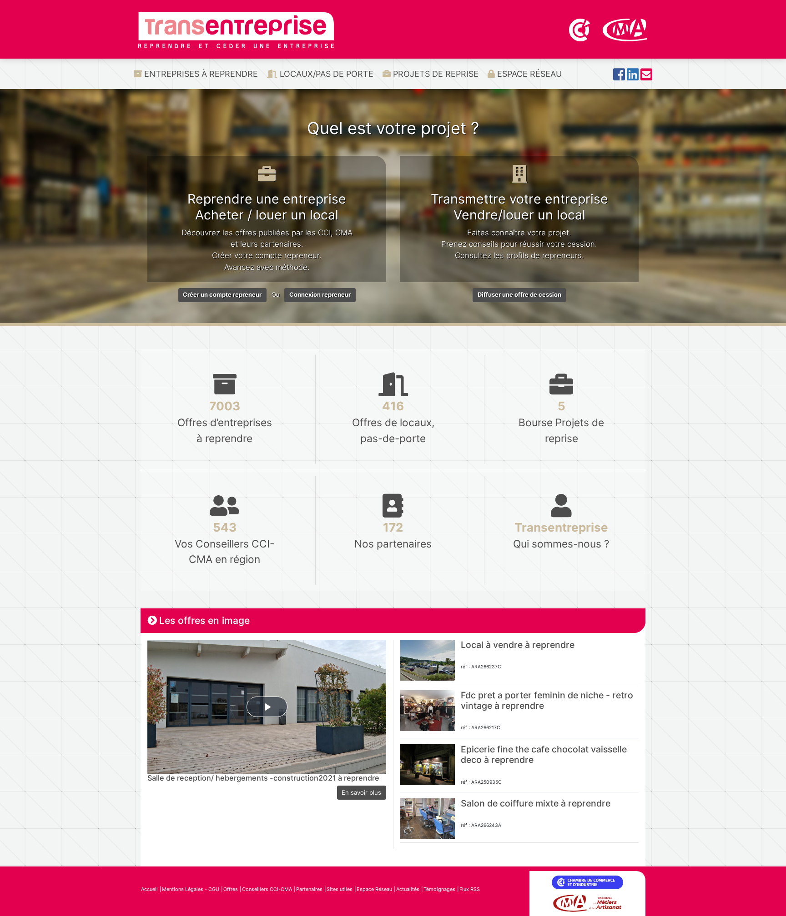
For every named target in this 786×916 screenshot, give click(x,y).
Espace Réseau (528, 74)
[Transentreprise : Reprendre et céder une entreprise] (236, 29)
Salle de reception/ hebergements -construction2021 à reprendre (263, 777)
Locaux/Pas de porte (325, 74)
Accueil (149, 889)
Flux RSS (469, 889)
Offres (230, 889)
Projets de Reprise (435, 74)
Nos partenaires (393, 535)
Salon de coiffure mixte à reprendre (535, 803)
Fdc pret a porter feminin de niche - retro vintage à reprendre (547, 700)
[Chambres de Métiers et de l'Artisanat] (625, 29)
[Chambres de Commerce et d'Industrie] (580, 29)
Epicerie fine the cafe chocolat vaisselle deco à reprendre (544, 754)
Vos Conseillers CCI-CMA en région (224, 542)
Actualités (407, 889)
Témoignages (439, 889)
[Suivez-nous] (619, 77)
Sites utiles (340, 889)
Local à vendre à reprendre (517, 644)
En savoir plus (361, 792)
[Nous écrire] (646, 77)
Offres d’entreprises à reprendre (224, 421)
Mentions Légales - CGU (190, 889)
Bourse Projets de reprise (561, 421)
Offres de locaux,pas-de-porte (393, 421)
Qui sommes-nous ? (561, 535)
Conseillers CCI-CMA (267, 889)
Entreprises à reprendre (200, 74)
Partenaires (309, 889)
